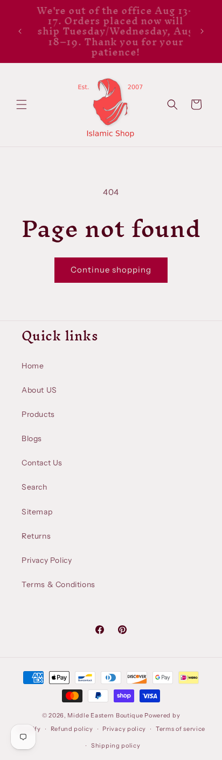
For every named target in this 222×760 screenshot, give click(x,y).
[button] (21, 104)
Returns (36, 536)
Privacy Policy (47, 560)
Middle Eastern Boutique (105, 715)
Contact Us (42, 463)
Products (38, 414)
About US (39, 390)
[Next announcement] (202, 31)
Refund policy (72, 729)
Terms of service (180, 729)
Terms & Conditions (58, 584)
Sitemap (37, 512)
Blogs (32, 438)
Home (33, 366)
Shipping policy (116, 745)
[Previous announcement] (20, 31)
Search (34, 487)
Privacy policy (124, 729)
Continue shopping (111, 269)
